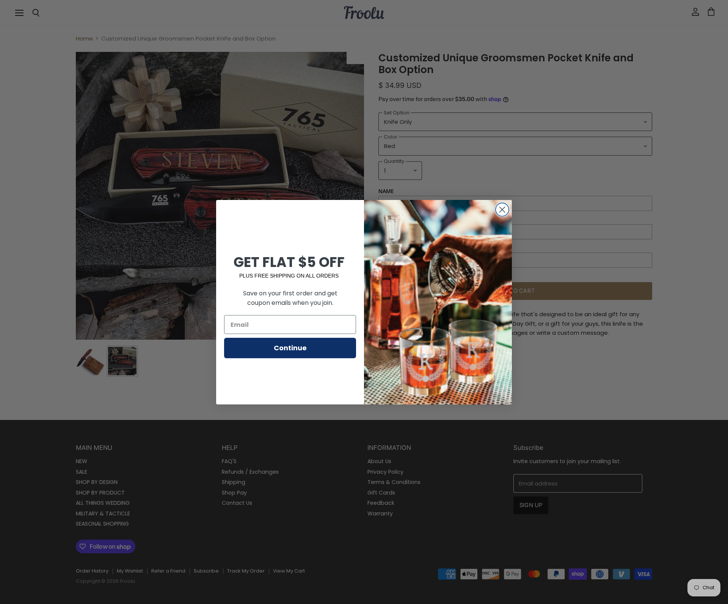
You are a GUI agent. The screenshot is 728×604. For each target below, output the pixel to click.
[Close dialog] (502, 209)
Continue (290, 348)
